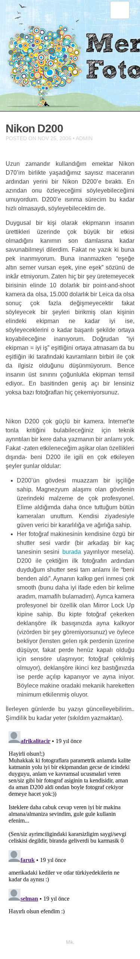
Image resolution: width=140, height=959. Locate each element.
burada (71, 552)
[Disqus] (70, 821)
